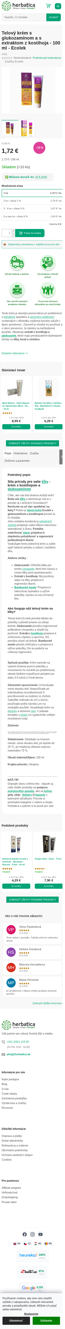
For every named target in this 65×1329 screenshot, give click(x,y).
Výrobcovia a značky (14, 1103)
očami (24, 714)
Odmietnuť (16, 1320)
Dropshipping (10, 1197)
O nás (5, 1089)
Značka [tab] (34, 453)
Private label (9, 1202)
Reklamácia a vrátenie (15, 1145)
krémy (48, 791)
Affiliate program (11, 1187)
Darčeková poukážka (14, 1098)
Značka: (14, 61)
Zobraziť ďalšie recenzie (46, 1003)
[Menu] (57, 6)
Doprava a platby (12, 1136)
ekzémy (12, 711)
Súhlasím (46, 1320)
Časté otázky (9, 1093)
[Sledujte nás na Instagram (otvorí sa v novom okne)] (32, 1234)
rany (33, 711)
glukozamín (9, 335)
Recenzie (7, 1107)
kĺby (45, 481)
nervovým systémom (42, 317)
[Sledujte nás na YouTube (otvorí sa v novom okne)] (40, 1234)
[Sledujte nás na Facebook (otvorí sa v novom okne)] (24, 1234)
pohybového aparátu (21, 791)
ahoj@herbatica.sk (18, 1054)
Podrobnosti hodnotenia (47, 57)
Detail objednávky (12, 1140)
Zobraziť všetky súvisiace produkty (32, 443)
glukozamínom (19, 489)
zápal (26, 532)
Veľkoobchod (9, 1192)
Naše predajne (10, 1079)
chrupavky (28, 568)
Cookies (7, 1159)
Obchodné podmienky (15, 1150)
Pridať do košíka (32, 233)
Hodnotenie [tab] (21, 453)
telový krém (34, 510)
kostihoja (37, 633)
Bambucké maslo (25, 587)
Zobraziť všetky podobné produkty (32, 899)
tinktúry (27, 794)
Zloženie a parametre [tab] (17, 460)
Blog (4, 1084)
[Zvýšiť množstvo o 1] (13, 231)
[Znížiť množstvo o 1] (13, 235)
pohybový (9, 317)
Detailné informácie (13, 353)
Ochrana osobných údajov (17, 1155)
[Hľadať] (40, 4)
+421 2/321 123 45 (18, 1041)
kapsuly (40, 794)
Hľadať (53, 17)
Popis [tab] (7, 453)
